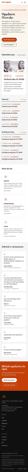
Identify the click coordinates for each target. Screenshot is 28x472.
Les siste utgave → (9, 44)
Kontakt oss (5, 445)
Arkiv (3, 417)
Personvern (20, 468)
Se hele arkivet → (21, 55)
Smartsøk (4, 420)
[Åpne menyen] (25, 2)
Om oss (4, 426)
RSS (3, 442)
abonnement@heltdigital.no (8, 410)
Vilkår (25, 468)
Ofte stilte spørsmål (9, 385)
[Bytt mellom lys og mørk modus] (22, 2)
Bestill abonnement (9, 39)
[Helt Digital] (6, 2)
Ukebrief (5, 99)
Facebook (4, 437)
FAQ (3, 429)
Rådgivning (4, 423)
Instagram (4, 439)
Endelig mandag (8, 132)
